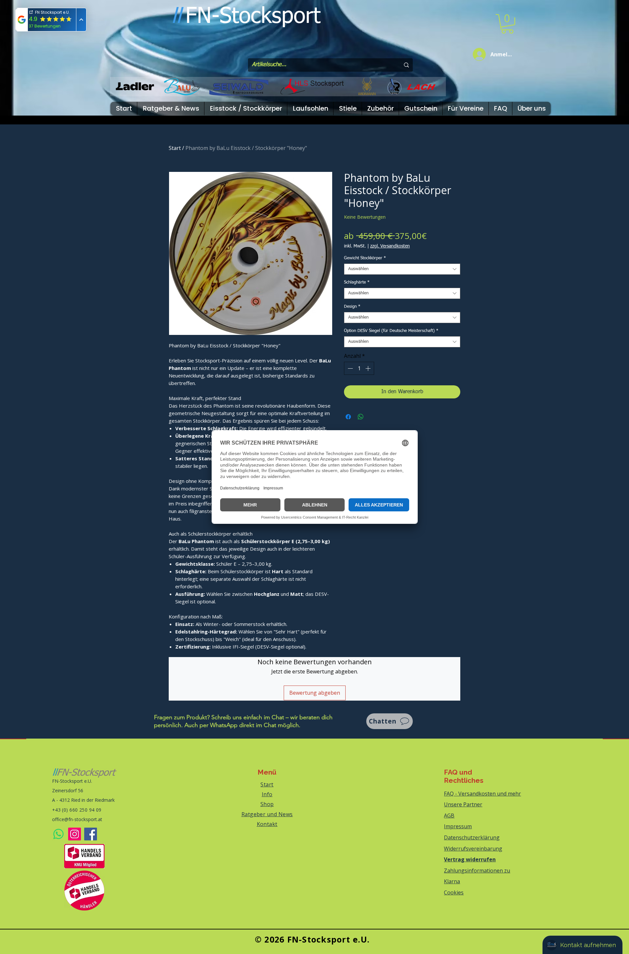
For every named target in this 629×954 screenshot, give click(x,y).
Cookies (454, 892)
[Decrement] (349, 368)
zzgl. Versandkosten (390, 246)
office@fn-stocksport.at (77, 819)
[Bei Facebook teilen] (348, 417)
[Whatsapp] (58, 834)
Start (175, 148)
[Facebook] (90, 834)
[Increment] (368, 368)
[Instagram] (74, 834)
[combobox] (402, 269)
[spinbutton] (359, 368)
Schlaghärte (357, 282)
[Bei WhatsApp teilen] (361, 417)
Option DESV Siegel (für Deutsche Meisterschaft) (391, 331)
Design (352, 306)
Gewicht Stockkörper (365, 258)
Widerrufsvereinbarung (473, 848)
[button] (507, 24)
